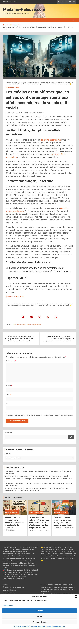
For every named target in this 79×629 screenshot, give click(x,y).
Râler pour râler (12, 87)
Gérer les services (8, 605)
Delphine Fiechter (37, 113)
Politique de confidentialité (21, 626)
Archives (8, 454)
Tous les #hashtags (10, 590)
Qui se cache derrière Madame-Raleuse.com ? (57, 585)
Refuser (39, 616)
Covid (14, 324)
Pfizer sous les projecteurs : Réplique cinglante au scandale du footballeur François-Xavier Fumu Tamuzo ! (21, 339)
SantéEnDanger (31, 324)
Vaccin (38, 324)
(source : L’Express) (15, 296)
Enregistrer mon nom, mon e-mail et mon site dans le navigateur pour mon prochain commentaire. (39, 415)
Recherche (8, 433)
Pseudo (8, 386)
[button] (76, 596)
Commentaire (11, 361)
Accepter (39, 611)
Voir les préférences (39, 622)
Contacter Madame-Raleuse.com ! (55, 626)
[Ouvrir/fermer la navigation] (6, 20)
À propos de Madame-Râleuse (13, 587)
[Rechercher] (71, 437)
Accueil (5, 585)
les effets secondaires (50, 140)
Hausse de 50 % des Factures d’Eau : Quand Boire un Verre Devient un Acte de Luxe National (36, 476)
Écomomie (8, 510)
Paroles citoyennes (13, 497)
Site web (9, 404)
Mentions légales (9, 593)
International (21, 324)
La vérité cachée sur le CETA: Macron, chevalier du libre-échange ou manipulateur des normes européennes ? (57, 339)
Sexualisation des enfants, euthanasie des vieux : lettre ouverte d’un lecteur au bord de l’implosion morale (39, 522)
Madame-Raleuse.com (24, 9)
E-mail (8, 395)
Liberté (16, 510)
